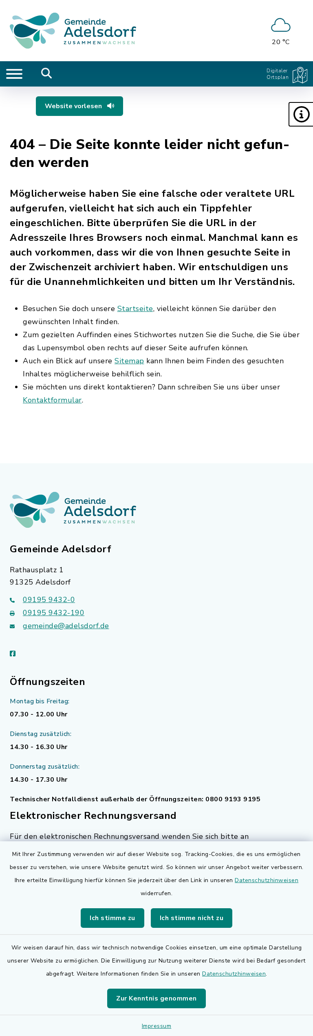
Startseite (135, 308)
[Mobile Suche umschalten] (46, 74)
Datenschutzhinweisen (266, 880)
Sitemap (129, 361)
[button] (301, 114)
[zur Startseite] (73, 30)
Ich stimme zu (112, 918)
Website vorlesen (74, 106)
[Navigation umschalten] (14, 74)
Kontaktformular (52, 400)
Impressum (157, 1026)
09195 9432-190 (53, 613)
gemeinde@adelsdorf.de (66, 626)
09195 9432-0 (49, 600)
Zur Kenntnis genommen (156, 998)
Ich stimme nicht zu (192, 918)
